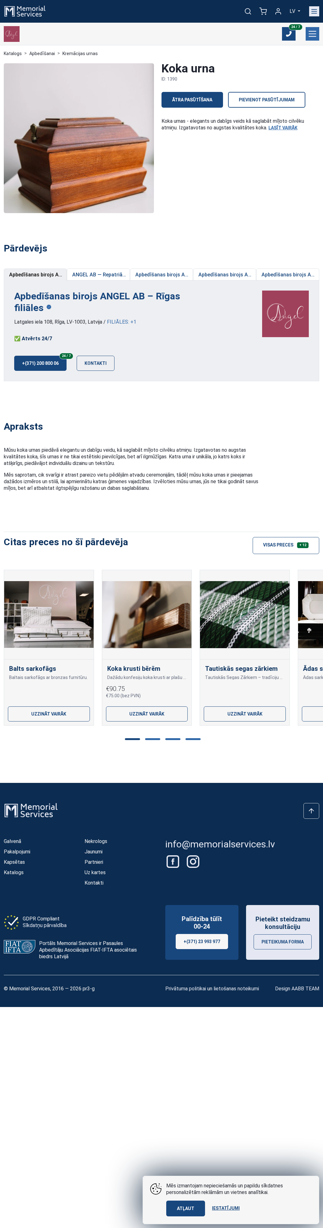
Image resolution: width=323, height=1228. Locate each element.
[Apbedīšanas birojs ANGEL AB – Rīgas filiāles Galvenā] (285, 313)
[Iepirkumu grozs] (263, 11)
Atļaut (185, 1208)
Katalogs (13, 53)
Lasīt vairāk (282, 127)
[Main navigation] (314, 11)
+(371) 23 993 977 (202, 941)
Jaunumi (94, 852)
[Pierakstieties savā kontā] (278, 11)
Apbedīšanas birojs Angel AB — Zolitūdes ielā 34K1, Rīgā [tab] (227, 275)
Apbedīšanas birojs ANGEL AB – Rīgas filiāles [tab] (38, 275)
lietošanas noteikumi (236, 989)
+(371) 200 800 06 (44, 361)
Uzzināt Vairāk (48, 713)
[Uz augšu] (311, 811)
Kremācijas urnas (80, 53)
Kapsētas (14, 862)
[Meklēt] (247, 11)
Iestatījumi (226, 1208)
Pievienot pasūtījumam (267, 99)
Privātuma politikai (185, 989)
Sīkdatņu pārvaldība (45, 925)
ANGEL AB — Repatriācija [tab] (101, 275)
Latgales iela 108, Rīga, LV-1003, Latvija (58, 322)
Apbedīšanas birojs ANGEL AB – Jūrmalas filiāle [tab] (164, 275)
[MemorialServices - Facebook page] (173, 861)
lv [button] (293, 11)
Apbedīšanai (42, 53)
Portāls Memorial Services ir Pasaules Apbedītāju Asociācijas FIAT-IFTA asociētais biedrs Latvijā (88, 949)
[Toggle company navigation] (312, 34)
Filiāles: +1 (121, 322)
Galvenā (12, 841)
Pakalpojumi (17, 852)
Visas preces (284, 544)
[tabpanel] (161, 330)
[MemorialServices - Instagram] (193, 861)
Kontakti (96, 363)
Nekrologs (96, 841)
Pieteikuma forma (282, 941)
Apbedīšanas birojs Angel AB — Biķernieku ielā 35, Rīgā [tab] (290, 275)
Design (297, 989)
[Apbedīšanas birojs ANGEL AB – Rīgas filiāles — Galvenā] (12, 34)
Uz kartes (95, 872)
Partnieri (94, 862)
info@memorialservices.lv (220, 844)
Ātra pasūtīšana (192, 99)
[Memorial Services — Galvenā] (25, 11)
